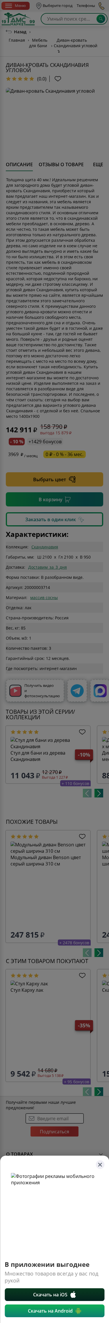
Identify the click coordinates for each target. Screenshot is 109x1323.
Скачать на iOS (50, 1294)
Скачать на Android (50, 1311)
